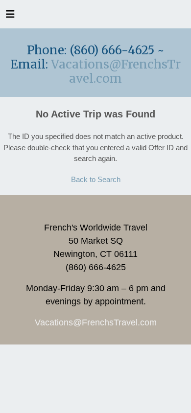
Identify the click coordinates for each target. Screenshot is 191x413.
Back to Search (95, 179)
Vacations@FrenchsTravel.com (116, 71)
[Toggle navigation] (10, 16)
